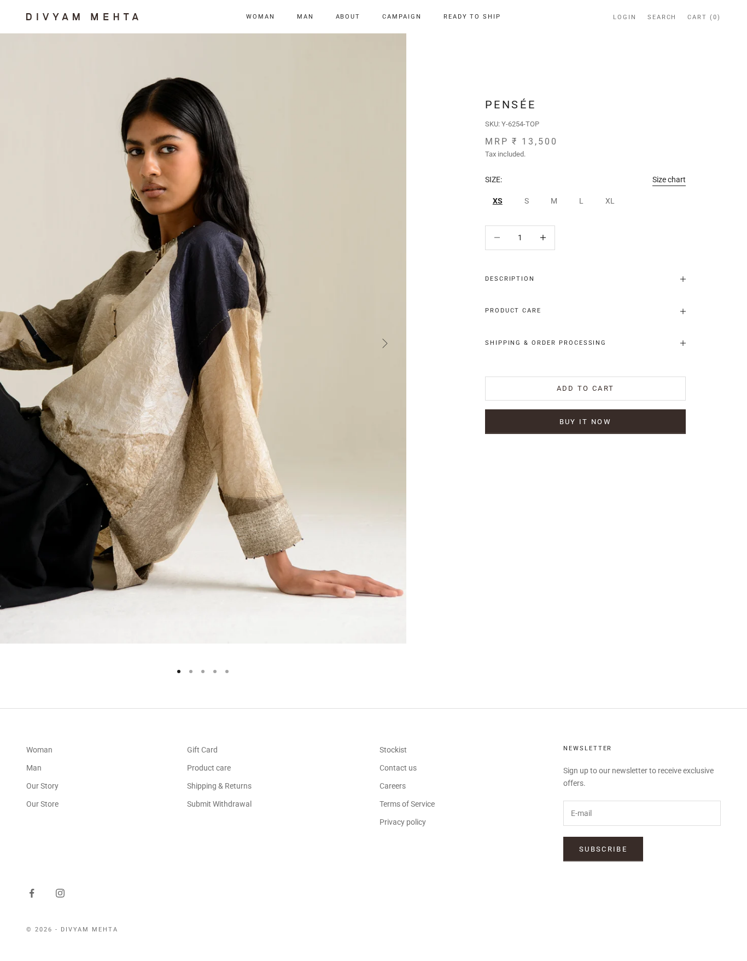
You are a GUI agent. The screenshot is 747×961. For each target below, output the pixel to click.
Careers (393, 785)
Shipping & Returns (219, 785)
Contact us (398, 767)
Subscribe (603, 849)
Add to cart (586, 388)
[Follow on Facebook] (31, 893)
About (348, 16)
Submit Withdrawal (219, 804)
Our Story (42, 785)
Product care (209, 767)
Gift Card (202, 749)
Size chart (669, 179)
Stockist (393, 749)
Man (305, 16)
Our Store (42, 804)
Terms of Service (407, 804)
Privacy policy (403, 822)
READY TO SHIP (472, 16)
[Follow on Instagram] (60, 893)
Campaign (402, 16)
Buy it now (585, 422)
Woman (260, 16)
